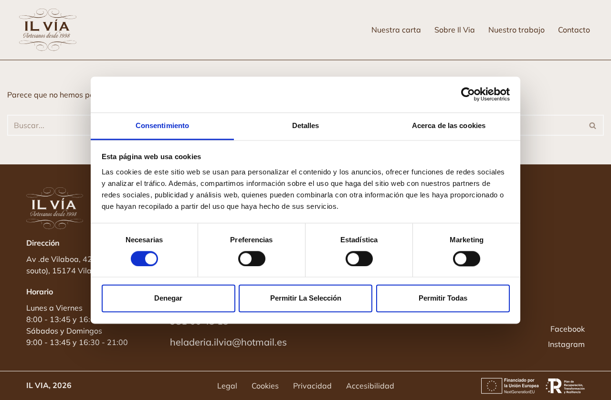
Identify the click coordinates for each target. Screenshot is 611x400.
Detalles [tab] (305, 125)
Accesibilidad (370, 385)
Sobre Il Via (454, 29)
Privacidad (312, 385)
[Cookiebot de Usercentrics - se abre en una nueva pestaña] (468, 94)
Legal (227, 385)
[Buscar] (593, 125)
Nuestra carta (396, 29)
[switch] (251, 258)
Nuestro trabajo (516, 29)
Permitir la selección (305, 298)
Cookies (265, 385)
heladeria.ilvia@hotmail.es (228, 342)
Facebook (567, 329)
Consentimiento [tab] (162, 125)
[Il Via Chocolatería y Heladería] (50, 30)
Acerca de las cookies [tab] (448, 125)
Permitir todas (443, 298)
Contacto (574, 29)
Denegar (168, 298)
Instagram (566, 344)
